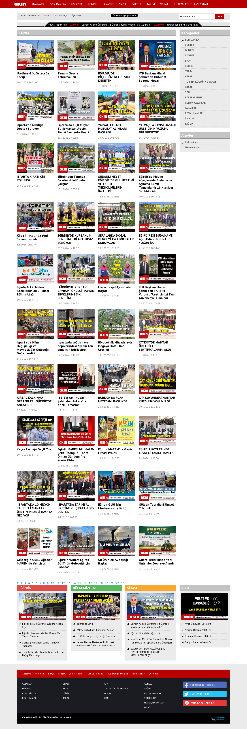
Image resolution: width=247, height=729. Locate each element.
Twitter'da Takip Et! (201, 693)
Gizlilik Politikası (96, 674)
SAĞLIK (189, 123)
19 (101, 583)
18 (95, 583)
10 (52, 583)
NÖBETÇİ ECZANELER (154, 703)
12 (63, 583)
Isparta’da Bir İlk (85, 623)
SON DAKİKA (58, 4)
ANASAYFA (37, 4)
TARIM (150, 4)
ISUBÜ (188, 87)
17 (90, 583)
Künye (22, 15)
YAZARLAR (191, 108)
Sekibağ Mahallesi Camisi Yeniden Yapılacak (40, 644)
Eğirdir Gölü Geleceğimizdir (146, 633)
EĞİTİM (136, 4)
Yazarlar (48, 15)
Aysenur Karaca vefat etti (198, 636)
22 (117, 583)
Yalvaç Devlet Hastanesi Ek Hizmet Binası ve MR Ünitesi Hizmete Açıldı (95, 644)
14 (74, 583)
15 (79, 583)
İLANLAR (190, 118)
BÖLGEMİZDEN (193, 97)
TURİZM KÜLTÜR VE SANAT (191, 4)
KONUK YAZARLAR (195, 102)
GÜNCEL (93, 4)
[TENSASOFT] (218, 718)
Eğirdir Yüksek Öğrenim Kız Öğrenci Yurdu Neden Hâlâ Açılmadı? (110, 24)
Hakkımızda (34, 15)
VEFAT (164, 4)
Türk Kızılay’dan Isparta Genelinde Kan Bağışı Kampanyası (43, 653)
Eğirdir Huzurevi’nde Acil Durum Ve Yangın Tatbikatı (41, 635)
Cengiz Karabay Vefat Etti (198, 642)
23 (122, 583)
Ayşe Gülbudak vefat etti (198, 623)
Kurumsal (40, 674)
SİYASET (108, 4)
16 (85, 583)
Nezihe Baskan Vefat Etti (198, 630)
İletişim (61, 674)
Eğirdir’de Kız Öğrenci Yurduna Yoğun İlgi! (42, 625)
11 (58, 583)
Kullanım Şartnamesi (118, 674)
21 (112, 583)
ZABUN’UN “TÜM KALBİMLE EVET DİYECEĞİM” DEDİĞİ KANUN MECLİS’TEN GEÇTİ (149, 652)
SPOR (122, 4)
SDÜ (187, 92)
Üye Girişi (76, 15)
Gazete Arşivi (61, 15)
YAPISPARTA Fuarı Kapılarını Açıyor (95, 630)
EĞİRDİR (76, 4)
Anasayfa (26, 674)
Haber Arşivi (192, 142)
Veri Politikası (138, 674)
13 (68, 583)
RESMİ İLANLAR (194, 113)
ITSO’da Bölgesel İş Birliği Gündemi (95, 636)
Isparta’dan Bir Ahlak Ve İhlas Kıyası (179, 24)
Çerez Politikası (76, 674)
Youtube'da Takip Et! (202, 703)
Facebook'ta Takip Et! (202, 684)
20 (106, 583)
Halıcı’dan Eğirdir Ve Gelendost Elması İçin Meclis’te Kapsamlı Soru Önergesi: (151, 641)
